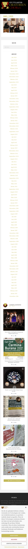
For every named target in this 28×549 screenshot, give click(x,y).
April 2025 (14, 90)
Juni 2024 (14, 112)
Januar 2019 (14, 230)
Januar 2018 (14, 263)
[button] (26, 507)
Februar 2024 (14, 118)
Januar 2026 (14, 71)
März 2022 (14, 170)
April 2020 (14, 194)
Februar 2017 (14, 291)
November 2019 (14, 208)
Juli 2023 (14, 137)
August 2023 (14, 134)
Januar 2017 (14, 293)
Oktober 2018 (14, 238)
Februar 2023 (14, 145)
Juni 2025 (14, 85)
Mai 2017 (14, 282)
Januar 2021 (14, 186)
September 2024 (14, 107)
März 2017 (14, 288)
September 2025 (14, 82)
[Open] (14, 320)
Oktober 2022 (14, 153)
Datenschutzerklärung (11, 547)
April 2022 (14, 167)
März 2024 (14, 115)
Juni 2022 (14, 164)
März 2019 (14, 225)
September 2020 (14, 189)
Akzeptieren (14, 535)
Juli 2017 (14, 277)
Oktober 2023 (14, 129)
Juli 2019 (14, 216)
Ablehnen (14, 539)
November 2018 (14, 236)
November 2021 (14, 172)
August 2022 (14, 159)
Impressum (21, 547)
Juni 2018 (14, 249)
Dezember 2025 (14, 74)
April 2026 (14, 63)
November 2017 (14, 269)
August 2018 (14, 244)
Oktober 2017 (14, 271)
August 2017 (14, 274)
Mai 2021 (14, 181)
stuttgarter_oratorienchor (14, 310)
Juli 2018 (14, 247)
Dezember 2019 (14, 205)
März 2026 (14, 65)
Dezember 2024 (14, 98)
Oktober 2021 (14, 175)
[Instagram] (23, 329)
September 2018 (14, 241)
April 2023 (14, 142)
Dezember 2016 (14, 296)
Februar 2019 (14, 227)
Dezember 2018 (14, 233)
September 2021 (14, 178)
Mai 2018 (14, 252)
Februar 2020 (14, 200)
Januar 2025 (14, 96)
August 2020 (14, 192)
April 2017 (14, 285)
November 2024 (14, 101)
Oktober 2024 (14, 104)
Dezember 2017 (14, 266)
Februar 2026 (14, 68)
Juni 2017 (14, 280)
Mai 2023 (14, 140)
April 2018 (14, 255)
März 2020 (14, 197)
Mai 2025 (14, 87)
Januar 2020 (14, 203)
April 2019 (14, 222)
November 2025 (14, 76)
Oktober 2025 (14, 79)
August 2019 (14, 214)
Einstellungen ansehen (14, 543)
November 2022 (14, 151)
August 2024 (14, 109)
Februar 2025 (14, 93)
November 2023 (14, 126)
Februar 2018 (14, 260)
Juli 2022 (14, 161)
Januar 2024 (14, 120)
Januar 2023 (14, 148)
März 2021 (14, 183)
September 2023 (14, 131)
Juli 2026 (14, 57)
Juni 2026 (14, 60)
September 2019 (14, 211)
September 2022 (14, 156)
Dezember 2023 (14, 123)
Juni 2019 (14, 219)
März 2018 (14, 258)
